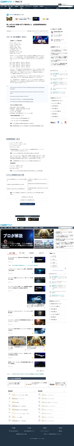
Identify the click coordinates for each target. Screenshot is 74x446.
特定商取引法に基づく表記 (21, 434)
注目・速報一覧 (40, 370)
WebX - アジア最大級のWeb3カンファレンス (52, 434)
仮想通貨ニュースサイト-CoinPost (39, 438)
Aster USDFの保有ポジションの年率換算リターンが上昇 (40, 383)
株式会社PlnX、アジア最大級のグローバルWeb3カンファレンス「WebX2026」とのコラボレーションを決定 (63, 383)
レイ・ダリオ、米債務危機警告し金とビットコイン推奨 (17, 347)
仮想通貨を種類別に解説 (58, 31)
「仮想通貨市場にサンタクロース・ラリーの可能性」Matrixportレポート (27, 160)
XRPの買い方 (54, 113)
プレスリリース (28, 6)
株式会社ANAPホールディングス (59, 92)
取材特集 (21, 6)
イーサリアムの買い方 (56, 111)
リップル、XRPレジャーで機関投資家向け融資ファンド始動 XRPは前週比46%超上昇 (36, 305)
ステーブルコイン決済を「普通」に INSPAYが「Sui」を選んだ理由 (60, 74)
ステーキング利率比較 (19, 4)
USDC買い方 (12, 4)
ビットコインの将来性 (4, 4)
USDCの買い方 (55, 105)
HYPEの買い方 (55, 116)
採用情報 (41, 6)
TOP (2, 6)
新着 (5, 6)
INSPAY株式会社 (56, 73)
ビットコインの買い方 (58, 35)
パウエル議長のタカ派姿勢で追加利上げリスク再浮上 (23, 123)
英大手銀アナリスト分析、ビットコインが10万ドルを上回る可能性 (36, 347)
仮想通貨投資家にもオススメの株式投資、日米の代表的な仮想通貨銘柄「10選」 (28, 125)
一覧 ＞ (71, 229)
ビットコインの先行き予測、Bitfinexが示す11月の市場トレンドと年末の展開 (27, 170)
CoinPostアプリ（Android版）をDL (27, 199)
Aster (54, 78)
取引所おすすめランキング (57, 100)
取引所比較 (35, 6)
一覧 (65, 70)
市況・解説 (10, 6)
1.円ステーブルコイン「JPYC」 (18, 374)
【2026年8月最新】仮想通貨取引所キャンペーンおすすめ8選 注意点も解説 (25, 265)
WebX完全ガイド (64, 4)
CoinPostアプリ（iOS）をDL (27, 196)
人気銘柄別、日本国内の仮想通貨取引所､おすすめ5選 (15, 184)
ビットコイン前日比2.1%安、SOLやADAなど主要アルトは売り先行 (26, 153)
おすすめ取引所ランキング (59, 39)
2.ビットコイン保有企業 (29, 374)
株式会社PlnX (55, 82)
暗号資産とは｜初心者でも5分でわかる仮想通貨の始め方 (16, 188)
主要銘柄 (16, 6)
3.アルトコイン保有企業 (39, 374)
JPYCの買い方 (55, 108)
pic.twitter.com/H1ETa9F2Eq (28, 99)
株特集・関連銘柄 (27, 4)
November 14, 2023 (29, 101)
